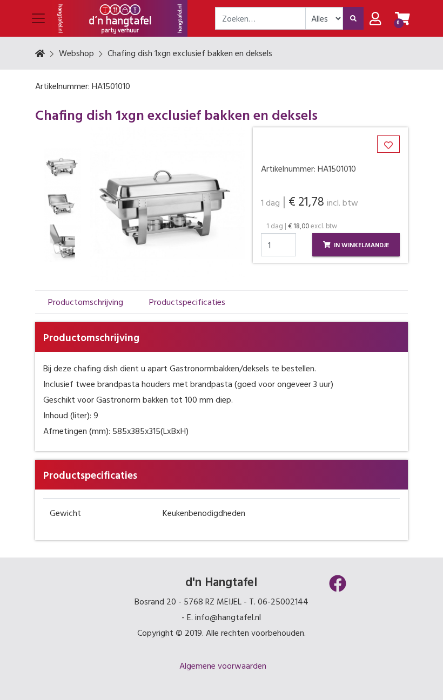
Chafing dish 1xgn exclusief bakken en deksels (190, 52)
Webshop (76, 52)
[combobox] (260, 18)
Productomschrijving (85, 301)
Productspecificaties (187, 301)
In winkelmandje (360, 244)
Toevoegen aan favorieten (392, 152)
